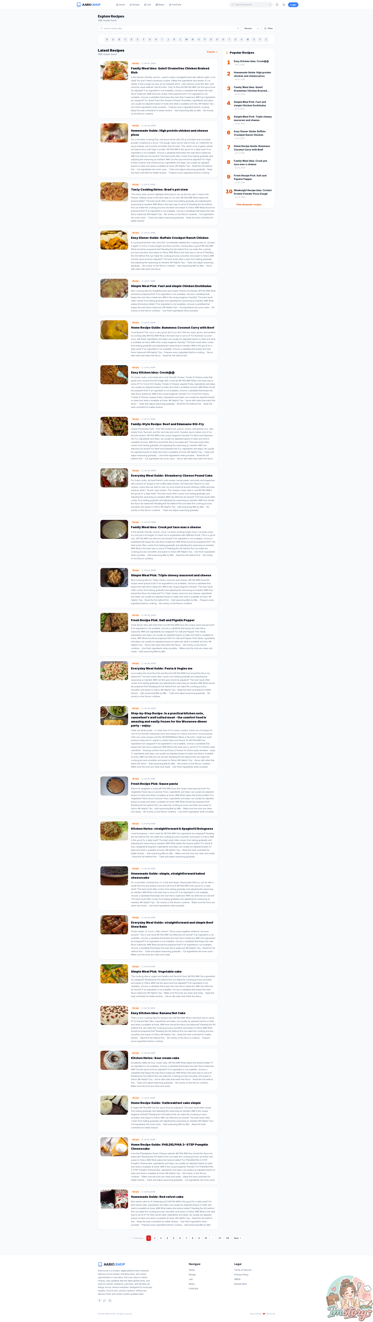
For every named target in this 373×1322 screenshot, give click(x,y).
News (192, 1284)
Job (191, 1279)
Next (236, 1238)
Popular (211, 52)
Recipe (192, 1274)
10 (206, 1238)
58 (227, 1238)
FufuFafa (193, 1288)
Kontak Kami (240, 1284)
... (213, 1238)
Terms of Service (242, 1270)
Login (293, 4)
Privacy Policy (241, 1274)
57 (220, 1238)
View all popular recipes (248, 204)
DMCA (237, 1279)
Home (192, 1270)
